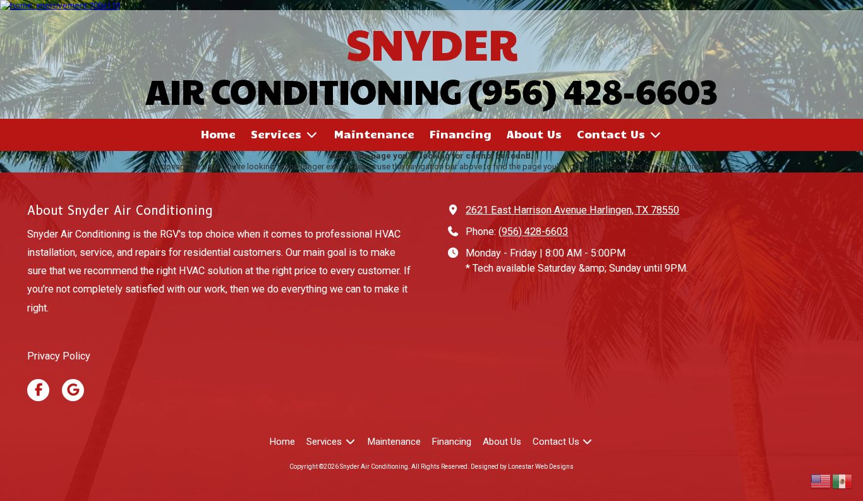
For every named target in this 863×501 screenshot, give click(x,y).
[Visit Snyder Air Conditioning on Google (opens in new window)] (73, 390)
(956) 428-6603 (533, 232)
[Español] (843, 480)
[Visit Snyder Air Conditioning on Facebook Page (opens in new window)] (38, 390)
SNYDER (431, 42)
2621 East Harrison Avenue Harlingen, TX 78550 (572, 210)
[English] (821, 480)
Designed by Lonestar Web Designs (522, 466)
